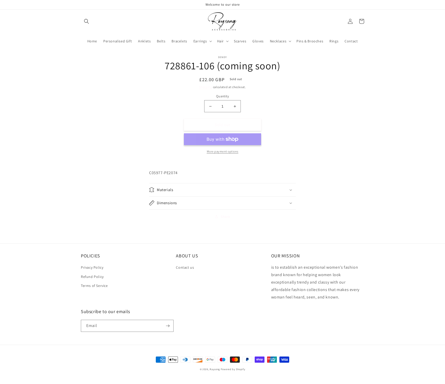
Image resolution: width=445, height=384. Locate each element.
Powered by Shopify (233, 369)
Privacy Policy (92, 267)
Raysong (215, 369)
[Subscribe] (167, 326)
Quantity (222, 96)
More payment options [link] (222, 151)
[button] (86, 21)
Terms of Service (94, 285)
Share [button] (225, 216)
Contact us (185, 267)
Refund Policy (92, 276)
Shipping (205, 87)
